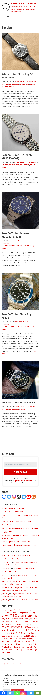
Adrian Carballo (19, 81)
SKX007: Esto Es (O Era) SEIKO (13, 512)
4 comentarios (31, 162)
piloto (16, 633)
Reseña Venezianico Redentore (13, 508)
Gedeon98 (5, 555)
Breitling (9, 610)
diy (19, 616)
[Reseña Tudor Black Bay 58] (20, 380)
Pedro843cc (6, 562)
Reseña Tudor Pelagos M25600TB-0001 (15, 234)
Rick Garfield (6, 572)
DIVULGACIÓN (24, 84)
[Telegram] (24, 497)
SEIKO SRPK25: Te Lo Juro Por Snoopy (25, 600)
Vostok (9, 652)
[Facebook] (4, 497)
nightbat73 (5, 575)
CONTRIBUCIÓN (14, 84)
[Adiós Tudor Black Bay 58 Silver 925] (20, 51)
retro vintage (14, 647)
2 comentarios (6, 243)
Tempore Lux (16, 650)
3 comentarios (31, 81)
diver (9, 615)
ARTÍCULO (5, 84)
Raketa (25, 633)
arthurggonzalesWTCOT (22, 322)
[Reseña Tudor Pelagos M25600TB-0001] (20, 210)
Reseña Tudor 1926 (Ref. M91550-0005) (17, 156)
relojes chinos (20, 636)
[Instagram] (14, 497)
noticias (10, 630)
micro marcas (15, 627)
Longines (19, 624)
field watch (21, 619)
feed (10, 618)
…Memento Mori (19, 572)
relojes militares (24, 641)
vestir (25, 650)
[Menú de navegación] (7, 16)
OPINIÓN (33, 84)
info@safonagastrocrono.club (12, 664)
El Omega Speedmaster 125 (20, 559)
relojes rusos (11, 644)
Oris (7, 633)
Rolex (25, 647)
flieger (31, 619)
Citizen (17, 610)
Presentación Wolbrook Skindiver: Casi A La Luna (19, 545)
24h (4, 610)
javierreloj (5, 593)
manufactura (32, 624)
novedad (24, 630)
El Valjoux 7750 (7, 532)
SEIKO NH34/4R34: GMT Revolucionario (16, 521)
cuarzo (29, 612)
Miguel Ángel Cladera (9, 581)
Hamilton (31, 621)
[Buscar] (3, 16)
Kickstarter (9, 624)
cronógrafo (12, 612)
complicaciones (26, 610)
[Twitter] (9, 497)
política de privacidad (23, 480)
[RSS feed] (33, 497)
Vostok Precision (8, 525)
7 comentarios (31, 407)
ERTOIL (4, 559)
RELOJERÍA (5, 86)
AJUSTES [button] (6, 690)
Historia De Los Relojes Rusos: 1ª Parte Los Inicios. (20, 528)
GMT (13, 621)
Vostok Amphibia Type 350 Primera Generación (19, 541)
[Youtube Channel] (28, 497)
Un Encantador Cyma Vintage (23, 568)
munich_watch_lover (21, 241)
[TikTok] (19, 497)
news (31, 627)
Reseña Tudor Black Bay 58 (18, 402)
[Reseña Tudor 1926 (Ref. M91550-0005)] (20, 132)
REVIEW (11, 86)
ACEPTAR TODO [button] (17, 690)
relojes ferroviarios (21, 639)
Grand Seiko (22, 621)
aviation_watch (19, 407)
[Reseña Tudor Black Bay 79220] (20, 291)
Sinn (8, 650)
